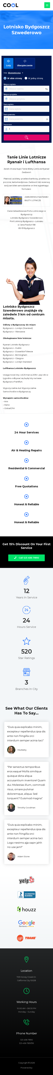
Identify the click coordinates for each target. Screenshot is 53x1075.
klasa (5, 73)
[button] (26, 557)
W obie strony (14, 78)
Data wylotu (9, 104)
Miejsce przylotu (10, 94)
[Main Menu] (47, 5)
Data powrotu (9, 114)
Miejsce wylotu (10, 84)
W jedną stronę (35, 78)
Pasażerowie (8, 124)
